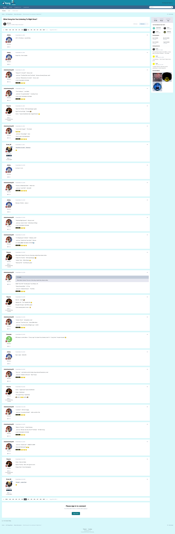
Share (135, 23)
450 (16, 29)
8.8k (9, 46)
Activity (10, 7)
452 (22, 29)
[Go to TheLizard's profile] (154, 28)
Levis (157, 31)
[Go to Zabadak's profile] (9, 339)
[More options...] (147, 35)
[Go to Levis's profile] (154, 32)
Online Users (15, 10)
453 (25, 29)
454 (28, 29)
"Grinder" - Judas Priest (21, 482)
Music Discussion (19, 24)
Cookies (90, 529)
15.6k (9, 81)
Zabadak (8, 334)
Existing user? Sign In (167, 2)
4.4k (9, 346)
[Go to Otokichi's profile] (165, 32)
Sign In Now (76, 513)
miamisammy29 (9, 70)
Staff (9, 10)
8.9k (9, 117)
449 (13, 29)
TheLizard (158, 27)
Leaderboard (26, 7)
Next (44, 29)
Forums (4, 10)
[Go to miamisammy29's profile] (9, 75)
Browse (4, 7)
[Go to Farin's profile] (4, 23)
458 (40, 29)
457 (37, 29)
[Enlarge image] (16, 82)
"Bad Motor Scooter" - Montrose (23, 147)
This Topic (166, 7)
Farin (9, 23)
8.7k (9, 158)
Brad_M (8, 144)
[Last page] (47, 30)
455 (31, 29)
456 (34, 29)
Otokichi (169, 31)
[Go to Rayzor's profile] (9, 111)
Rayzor (9, 106)
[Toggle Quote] (17, 277)
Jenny (9, 35)
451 (19, 29)
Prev (6, 29)
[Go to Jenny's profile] (9, 40)
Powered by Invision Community (87, 531)
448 (10, 29)
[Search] (171, 7)
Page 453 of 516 (53, 29)
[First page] (4, 30)
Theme (84, 529)
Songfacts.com (17, 7)
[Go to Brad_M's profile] (9, 149)
